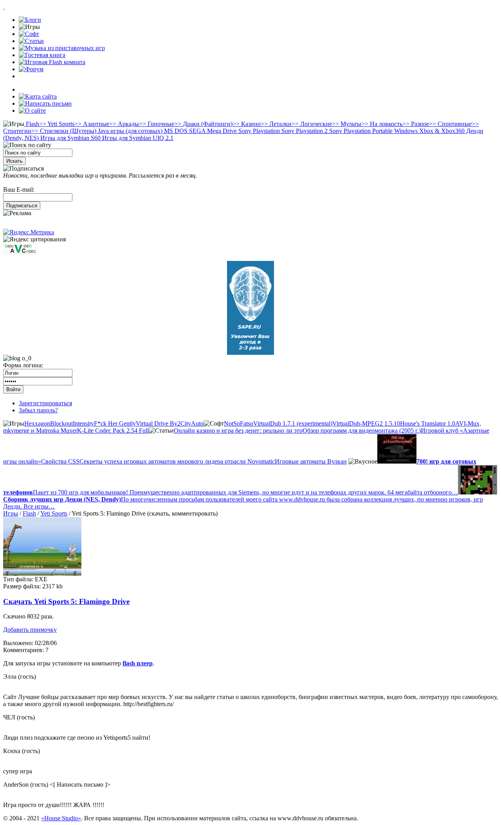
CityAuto (192, 423)
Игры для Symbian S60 (70, 138)
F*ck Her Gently (115, 423)
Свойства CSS (60, 461)
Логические (312, 123)
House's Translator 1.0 (427, 423)
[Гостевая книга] (42, 55)
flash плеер (138, 663)
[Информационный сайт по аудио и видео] (20, 253)
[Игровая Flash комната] (52, 62)
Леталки (276, 123)
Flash (31, 123)
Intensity (83, 423)
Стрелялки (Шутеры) (63, 131)
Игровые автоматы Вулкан (311, 461)
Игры (10, 513)
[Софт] (29, 34)
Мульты (346, 123)
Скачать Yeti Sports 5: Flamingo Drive (66, 601)
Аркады (124, 123)
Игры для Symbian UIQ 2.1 (137, 138)
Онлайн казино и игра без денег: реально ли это (238, 430)
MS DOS (174, 131)
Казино (246, 123)
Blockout (61, 423)
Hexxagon (37, 423)
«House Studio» (61, 818)
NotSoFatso (238, 423)
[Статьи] (31, 41)
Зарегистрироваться (45, 403)
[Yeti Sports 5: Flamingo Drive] (42, 573)
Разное (415, 123)
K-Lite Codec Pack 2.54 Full (113, 430)
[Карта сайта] (38, 96)
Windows (405, 131)
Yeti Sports (56, 123)
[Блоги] (30, 19)
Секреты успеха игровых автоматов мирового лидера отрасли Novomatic (177, 461)
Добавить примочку (30, 629)
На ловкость (381, 123)
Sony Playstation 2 (304, 131)
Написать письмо (80, 784)
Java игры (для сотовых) (129, 131)
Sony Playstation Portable (360, 131)
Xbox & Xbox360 (441, 131)
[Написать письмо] (45, 103)
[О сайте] (32, 110)
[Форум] (31, 69)
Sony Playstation (258, 131)
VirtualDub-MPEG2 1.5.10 (366, 423)
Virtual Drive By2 (158, 423)
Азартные (91, 123)
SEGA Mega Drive (212, 131)
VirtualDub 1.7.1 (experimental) (292, 423)
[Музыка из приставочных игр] (62, 48)
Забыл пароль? (38, 410)
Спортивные (450, 123)
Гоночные (156, 123)
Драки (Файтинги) (203, 123)
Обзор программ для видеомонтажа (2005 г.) (362, 430)
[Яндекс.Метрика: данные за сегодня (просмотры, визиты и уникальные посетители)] (28, 232)
